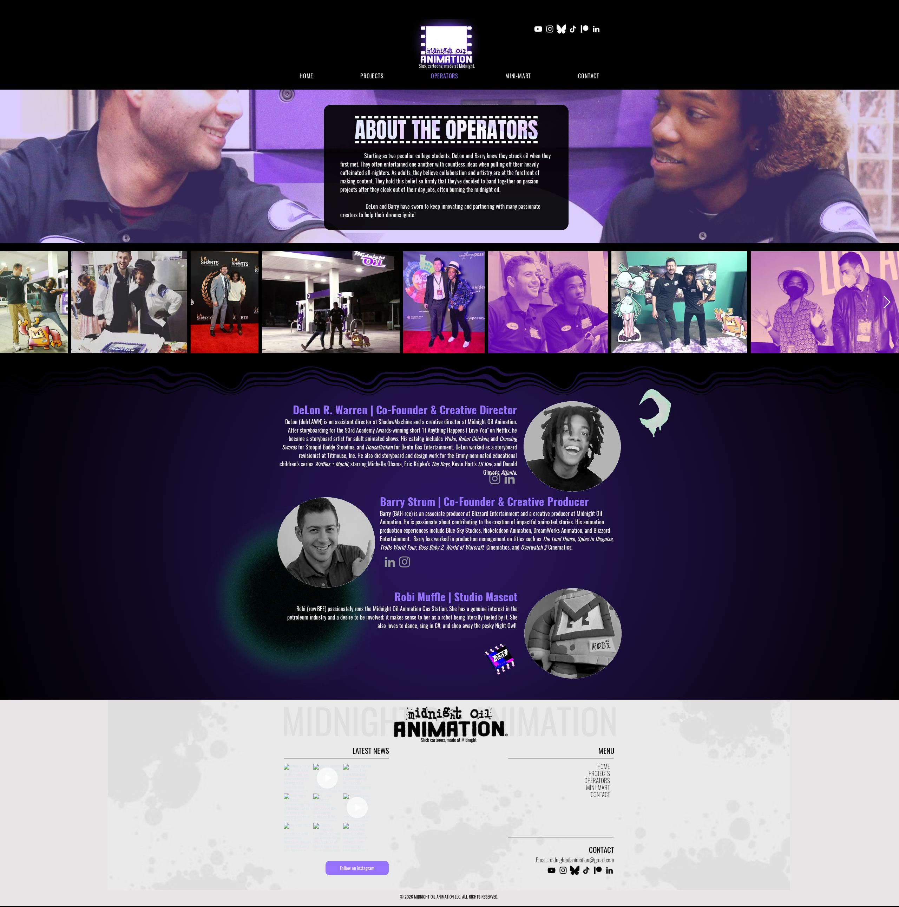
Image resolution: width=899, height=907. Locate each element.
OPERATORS (597, 780)
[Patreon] (584, 29)
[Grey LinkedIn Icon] (389, 562)
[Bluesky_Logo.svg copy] (561, 29)
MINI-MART (598, 787)
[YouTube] (538, 29)
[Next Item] (887, 302)
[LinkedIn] (596, 29)
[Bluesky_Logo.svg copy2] (574, 870)
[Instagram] (550, 29)
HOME (603, 766)
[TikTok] (573, 29)
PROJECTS (599, 773)
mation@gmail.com (595, 859)
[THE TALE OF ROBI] (500, 659)
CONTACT (600, 794)
